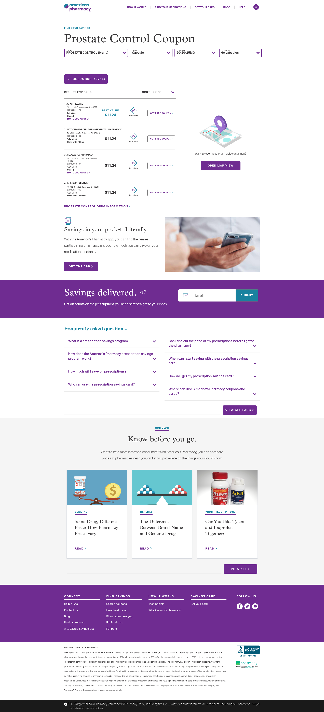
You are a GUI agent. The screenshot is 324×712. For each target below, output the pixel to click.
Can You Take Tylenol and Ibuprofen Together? (226, 528)
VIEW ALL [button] (239, 569)
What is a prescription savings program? (98, 341)
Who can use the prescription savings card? (101, 384)
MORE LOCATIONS (77, 119)
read (80, 548)
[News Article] (97, 489)
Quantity (226, 50)
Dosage (181, 50)
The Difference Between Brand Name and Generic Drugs (161, 528)
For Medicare (114, 622)
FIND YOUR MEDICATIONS (170, 7)
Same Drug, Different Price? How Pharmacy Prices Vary (96, 528)
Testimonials (156, 604)
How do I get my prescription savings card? (201, 376)
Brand (70, 50)
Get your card (199, 604)
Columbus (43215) (88, 79)
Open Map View (220, 165)
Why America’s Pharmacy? (164, 610)
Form (135, 50)
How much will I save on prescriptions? (97, 371)
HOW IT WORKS (136, 7)
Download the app (117, 610)
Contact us (71, 610)
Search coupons (116, 604)
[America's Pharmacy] (77, 7)
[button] (96, 53)
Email (199, 295)
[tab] (111, 341)
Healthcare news (74, 622)
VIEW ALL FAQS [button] (238, 410)
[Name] (240, 606)
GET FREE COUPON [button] (161, 113)
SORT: (146, 92)
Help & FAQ (71, 604)
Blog (226, 7)
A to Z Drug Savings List (79, 628)
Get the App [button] (79, 266)
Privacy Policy (136, 704)
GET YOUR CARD (205, 7)
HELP (242, 7)
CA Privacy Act (172, 704)
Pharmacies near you (119, 616)
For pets (111, 628)
